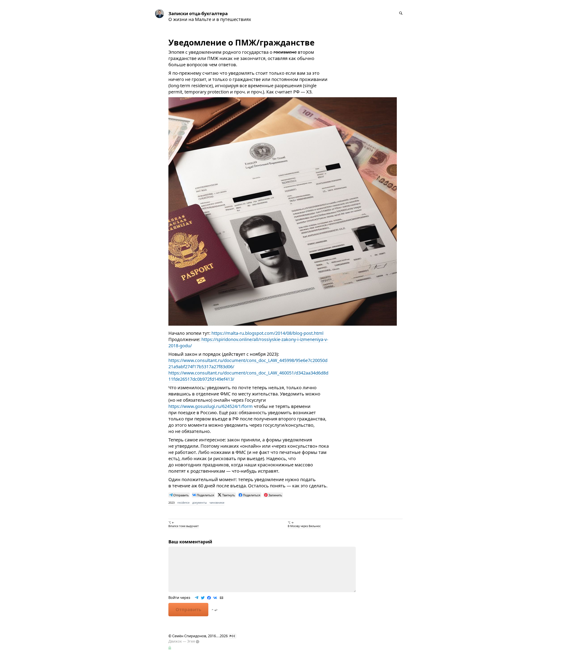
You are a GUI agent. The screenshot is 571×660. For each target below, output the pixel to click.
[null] (179, 494)
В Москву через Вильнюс (304, 526)
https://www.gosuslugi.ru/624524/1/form (210, 406)
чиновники (216, 503)
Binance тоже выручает (183, 526)
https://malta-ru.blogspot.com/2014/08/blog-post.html (267, 333)
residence (183, 503)
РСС (233, 636)
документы (199, 503)
